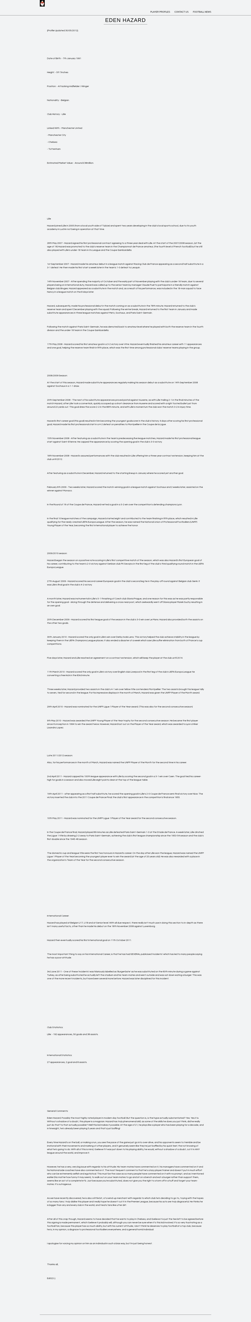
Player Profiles (160, 12)
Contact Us (181, 12)
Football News (202, 12)
